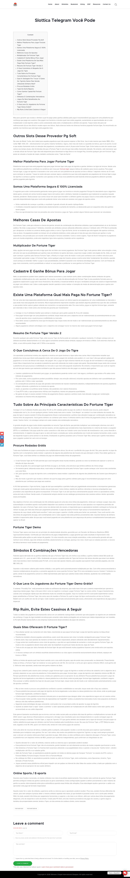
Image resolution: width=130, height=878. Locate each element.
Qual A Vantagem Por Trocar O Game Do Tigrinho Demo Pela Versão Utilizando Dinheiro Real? (31, 81)
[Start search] (116, 4)
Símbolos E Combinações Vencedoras (30, 97)
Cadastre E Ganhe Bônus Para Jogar (30, 58)
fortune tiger (64, 169)
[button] (125, 873)
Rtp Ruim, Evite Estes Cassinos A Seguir (31, 109)
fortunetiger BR (32, 808)
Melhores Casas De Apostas (27, 53)
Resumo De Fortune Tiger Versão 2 (30, 66)
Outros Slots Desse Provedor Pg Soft (30, 40)
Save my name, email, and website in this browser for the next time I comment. (38, 838)
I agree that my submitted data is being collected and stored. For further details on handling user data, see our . (52, 858)
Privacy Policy (84, 858)
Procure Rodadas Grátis (25, 86)
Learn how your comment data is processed (57, 867)
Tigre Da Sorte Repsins (25, 89)
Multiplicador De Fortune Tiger (28, 55)
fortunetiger (19, 808)
